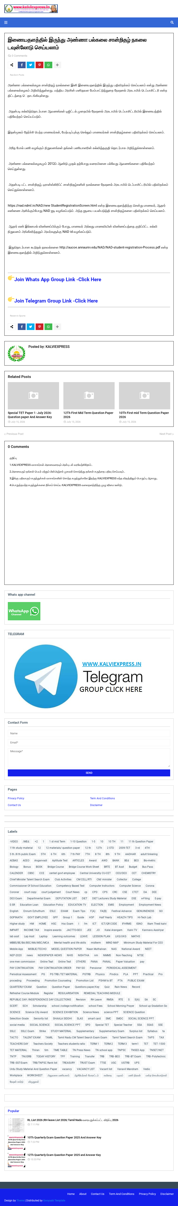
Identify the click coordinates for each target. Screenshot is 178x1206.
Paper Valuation (125, 961)
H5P (91, 917)
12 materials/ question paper (63, 847)
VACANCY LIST (86, 1069)
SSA (139, 1024)
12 (39, 847)
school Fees (95, 1005)
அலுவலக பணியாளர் (58, 1075)
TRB (102, 1056)
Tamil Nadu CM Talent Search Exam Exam (82, 1037)
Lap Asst (29, 936)
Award (93, 860)
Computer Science (130, 885)
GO (161, 911)
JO (98, 930)
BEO (136, 860)
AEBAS (14, 860)
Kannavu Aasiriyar (153, 930)
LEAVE (84, 936)
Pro (160, 974)
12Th (99, 847)
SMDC (119, 1018)
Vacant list (106, 1069)
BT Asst (119, 866)
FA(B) (103, 911)
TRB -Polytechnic (156, 1056)
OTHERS (81, 961)
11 (122, 841)
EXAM (64, 911)
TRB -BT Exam (133, 1056)
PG (43, 974)
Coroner (14, 892)
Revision (81, 999)
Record (136, 986)
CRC (114, 892)
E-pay (158, 898)
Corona (150, 885)
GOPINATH (16, 917)
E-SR (12, 904)
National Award (131, 949)
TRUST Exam (87, 1062)
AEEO (26, 860)
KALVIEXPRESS (57, 347)
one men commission (22, 961)
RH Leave (96, 999)
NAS (114, 949)
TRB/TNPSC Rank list (45, 1062)
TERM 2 (108, 1043)
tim (46, 1050)
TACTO (14, 1037)
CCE (41, 873)
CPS (104, 892)
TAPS (151, 1037)
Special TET (102, 1024)
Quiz (107, 986)
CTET (135, 892)
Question (41, 986)
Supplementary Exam (111, 1031)
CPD (94, 892)
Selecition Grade (19, 1018)
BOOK (39, 866)
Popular (13, 1111)
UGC (113, 1062)
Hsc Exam (67, 923)
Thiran (36, 1050)
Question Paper (61, 986)
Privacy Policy (16, 798)
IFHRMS (126, 923)
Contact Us (14, 805)
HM (32, 923)
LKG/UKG (120, 936)
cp (85, 892)
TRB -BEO (114, 1056)
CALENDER (16, 873)
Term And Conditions (102, 798)
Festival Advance (122, 911)
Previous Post (15, 433)
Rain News (121, 986)
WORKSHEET (35, 1075)
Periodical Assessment (23, 974)
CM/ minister (104, 879)
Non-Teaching (124, 955)
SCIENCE (15, 1012)
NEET (148, 949)
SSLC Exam (27, 1031)
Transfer (90, 1056)
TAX (161, 1037)
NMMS (107, 955)
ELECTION (97, 904)
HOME (42, 923)
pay (142, 961)
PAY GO (80, 968)
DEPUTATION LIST (66, 898)
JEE (89, 930)
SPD (87, 1024)
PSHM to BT (106, 980)
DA (145, 892)
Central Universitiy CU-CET (95, 873)
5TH (43, 854)
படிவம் (120, 1075)
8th (108, 854)
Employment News (150, 904)
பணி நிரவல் (134, 1075)
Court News (72, 892)
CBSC (31, 873)
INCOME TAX (31, 930)
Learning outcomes (64, 936)
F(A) (92, 911)
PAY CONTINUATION (22, 968)
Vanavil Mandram (127, 1069)
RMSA (110, 999)
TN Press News (81, 1050)
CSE (124, 892)
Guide (80, 917)
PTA (120, 980)
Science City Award (36, 1012)
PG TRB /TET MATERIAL (63, 974)
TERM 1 (94, 1043)
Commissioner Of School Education (30, 885)
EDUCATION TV (77, 904)
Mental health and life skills (70, 942)
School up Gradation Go (153, 1005)
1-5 (93, 841)
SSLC (13, 1031)
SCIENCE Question (134, 1012)
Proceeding (33, 980)
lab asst (14, 936)
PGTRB (86, 974)
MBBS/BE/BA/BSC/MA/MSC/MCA (29, 942)
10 (101, 841)
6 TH (53, 854)
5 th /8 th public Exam (23, 854)
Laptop (43, 936)
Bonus (27, 866)
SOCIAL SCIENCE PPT (141, 1018)
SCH (25, 1005)
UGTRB (125, 1062)
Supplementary (85, 1031)
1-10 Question (78, 841)
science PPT (111, 1012)
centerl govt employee (62, 873)
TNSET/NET (157, 1050)
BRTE (107, 866)
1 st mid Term (57, 841)
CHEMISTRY (149, 873)
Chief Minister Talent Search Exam (30, 879)
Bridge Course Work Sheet (84, 866)
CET (134, 873)
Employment (126, 904)
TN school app (103, 1050)
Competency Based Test (70, 885)
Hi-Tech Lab (144, 917)
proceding (15, 980)
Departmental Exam (39, 898)
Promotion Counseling (58, 980)
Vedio (146, 1069)
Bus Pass (147, 866)
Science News (91, 1012)
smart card (94, 1018)
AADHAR (130, 854)
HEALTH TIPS (125, 917)
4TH (147, 847)
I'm (85, 923)
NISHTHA (83, 955)
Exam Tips (79, 911)
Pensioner (96, 968)
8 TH (98, 854)
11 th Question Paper (141, 841)
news (30, 955)
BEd (126, 860)
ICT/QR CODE (109, 923)
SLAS (80, 1018)
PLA (125, 974)
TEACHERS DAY (19, 1043)
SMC (108, 1018)
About (82, 1194)
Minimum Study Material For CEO (143, 942)
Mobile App (16, 949)
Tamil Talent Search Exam (127, 1037)
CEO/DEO (121, 873)
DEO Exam (16, 898)
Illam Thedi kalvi (156, 923)
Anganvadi (40, 860)
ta (163, 1031)
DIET (84, 898)
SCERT (14, 1005)
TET (146, 1043)
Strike (42, 1031)
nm (96, 955)
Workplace (16, 1075)
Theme (20, 1200)
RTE (121, 999)
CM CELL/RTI (84, 879)
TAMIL (49, 1037)
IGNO (139, 923)
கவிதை (108, 1075)
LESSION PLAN (101, 936)
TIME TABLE (60, 1050)
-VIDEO (14, 841)
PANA (94, 961)
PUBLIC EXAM (136, 980)
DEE (154, 892)
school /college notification (68, 1005)
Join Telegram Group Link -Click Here (56, 301)
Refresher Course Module (24, 993)
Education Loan (29, 904)
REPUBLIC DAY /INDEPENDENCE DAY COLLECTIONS (40, 999)
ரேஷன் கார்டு (16, 1081)
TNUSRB (26, 1056)
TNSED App (138, 1050)
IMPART (14, 930)
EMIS (111, 904)
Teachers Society (43, 1043)
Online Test (64, 961)
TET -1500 (159, 1043)
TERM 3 (122, 1043)
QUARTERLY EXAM (20, 986)
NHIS (70, 955)
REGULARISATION (68, 993)
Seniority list (41, 1018)
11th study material (21, 847)
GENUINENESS (145, 911)
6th (63, 854)
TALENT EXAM (31, 1037)
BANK (115, 860)
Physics (100, 974)
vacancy (67, 1069)
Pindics (114, 974)
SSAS (150, 1024)
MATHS (135, 936)
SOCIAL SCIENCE (40, 1024)
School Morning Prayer (120, 1005)
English (14, 911)
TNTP (13, 1056)
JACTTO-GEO (74, 930)
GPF (55, 917)
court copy (30, 892)
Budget (133, 866)
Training (75, 1056)
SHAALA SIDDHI (62, 1018)
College (136, 879)
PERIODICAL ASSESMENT (122, 968)
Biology (14, 866)
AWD (104, 860)
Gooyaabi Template (54, 1200)
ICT (94, 923)
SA (146, 999)
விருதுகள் (33, 1081)
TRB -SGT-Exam (19, 1062)
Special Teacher (123, 1024)
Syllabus (152, 1031)
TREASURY (68, 1062)
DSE (134, 898)
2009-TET (124, 847)
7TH (87, 854)
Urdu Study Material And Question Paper (33, 1069)
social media (17, 1024)
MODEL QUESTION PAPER (66, 949)
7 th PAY (75, 854)
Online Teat (46, 961)
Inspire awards (52, 930)
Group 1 (67, 917)
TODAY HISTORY (45, 1056)
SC (154, 999)
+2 (36, 841)
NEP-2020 (16, 955)
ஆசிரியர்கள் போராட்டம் (86, 1075)
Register (48, 993)
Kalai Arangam (113, 930)
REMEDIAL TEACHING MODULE (102, 993)
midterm (96, 942)
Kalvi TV (132, 930)
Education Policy (53, 904)
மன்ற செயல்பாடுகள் (156, 1075)
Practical (148, 974)
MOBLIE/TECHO (37, 949)
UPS (136, 1062)
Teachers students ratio (71, 1043)
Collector (122, 879)
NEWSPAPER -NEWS (50, 955)
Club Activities (63, 879)
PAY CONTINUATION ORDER (55, 968)
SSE (160, 1024)
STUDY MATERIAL (61, 1031)
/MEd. (26, 841)
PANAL (107, 961)
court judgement (51, 892)
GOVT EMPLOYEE (38, 917)
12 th (88, 847)
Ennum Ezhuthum (34, 911)
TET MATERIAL (18, 1050)
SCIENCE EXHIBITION (65, 1012)
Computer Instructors (101, 885)
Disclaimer (96, 805)
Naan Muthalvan (96, 949)
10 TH (111, 841)
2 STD (110, 847)
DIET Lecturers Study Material (109, 898)
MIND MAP (112, 942)
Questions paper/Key (87, 986)
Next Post (165, 433)
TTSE (103, 1062)
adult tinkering (149, 854)
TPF (62, 1056)
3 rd (137, 847)
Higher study (17, 923)
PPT (135, 974)
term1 (135, 1043)
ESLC (53, 911)
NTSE (140, 955)
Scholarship (40, 1005)
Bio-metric (149, 860)
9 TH (117, 854)
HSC (53, 923)
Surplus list (135, 1031)
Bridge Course (56, 866)
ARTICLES (78, 860)
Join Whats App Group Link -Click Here (57, 279)
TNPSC (121, 1050)
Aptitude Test (60, 860)
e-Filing (145, 898)
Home (71, 1194)
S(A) (137, 999)
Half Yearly (105, 917)
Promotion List (85, 980)
